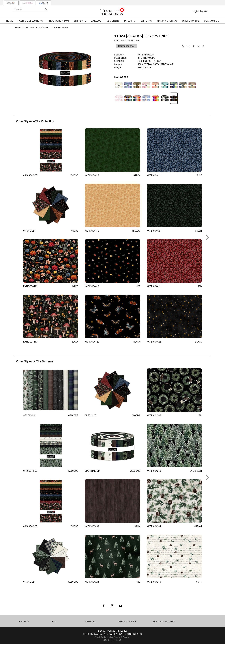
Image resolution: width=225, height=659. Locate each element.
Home (18, 28)
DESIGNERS (113, 20)
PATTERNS (146, 20)
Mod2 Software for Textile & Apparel (112, 637)
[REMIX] (137, 103)
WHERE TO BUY (190, 20)
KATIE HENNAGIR (146, 54)
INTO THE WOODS (146, 58)
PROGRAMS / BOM (58, 20)
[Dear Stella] (27, 2)
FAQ (54, 622)
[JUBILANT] (173, 90)
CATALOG (96, 20)
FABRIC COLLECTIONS (30, 20)
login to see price (126, 46)
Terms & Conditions (163, 622)
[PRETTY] (118, 103)
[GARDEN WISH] (155, 90)
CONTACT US (211, 20)
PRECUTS (129, 20)
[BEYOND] (137, 90)
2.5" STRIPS (44, 28)
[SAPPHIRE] (146, 103)
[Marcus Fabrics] (43, 2)
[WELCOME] (164, 103)
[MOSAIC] (192, 90)
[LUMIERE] (183, 90)
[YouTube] (120, 605)
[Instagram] (112, 605)
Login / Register (200, 11)
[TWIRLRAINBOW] (155, 103)
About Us (24, 622)
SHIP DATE (80, 20)
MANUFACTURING (167, 20)
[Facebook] (104, 605)
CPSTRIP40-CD (61, 28)
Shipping (90, 622)
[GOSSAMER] (164, 90)
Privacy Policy (127, 622)
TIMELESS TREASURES (116, 631)
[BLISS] (146, 90)
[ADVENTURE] (118, 90)
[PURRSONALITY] (128, 103)
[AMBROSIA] (128, 90)
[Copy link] (183, 46)
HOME (9, 20)
